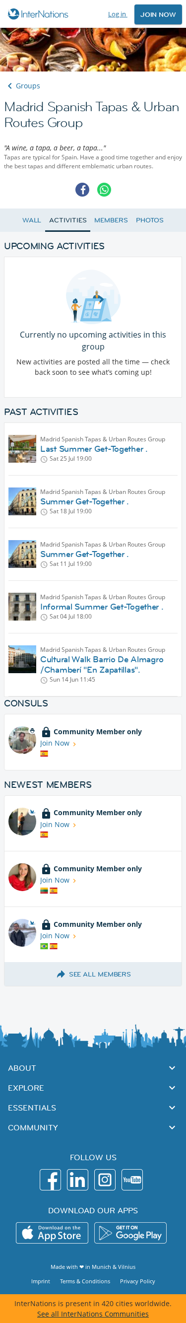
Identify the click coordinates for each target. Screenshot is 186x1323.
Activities (67, 219)
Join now (158, 14)
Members (110, 219)
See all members (100, 974)
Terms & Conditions (85, 1281)
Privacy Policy (137, 1281)
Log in (117, 13)
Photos (150, 219)
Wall (32, 219)
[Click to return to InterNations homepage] (39, 13)
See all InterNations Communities (93, 1314)
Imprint (40, 1281)
